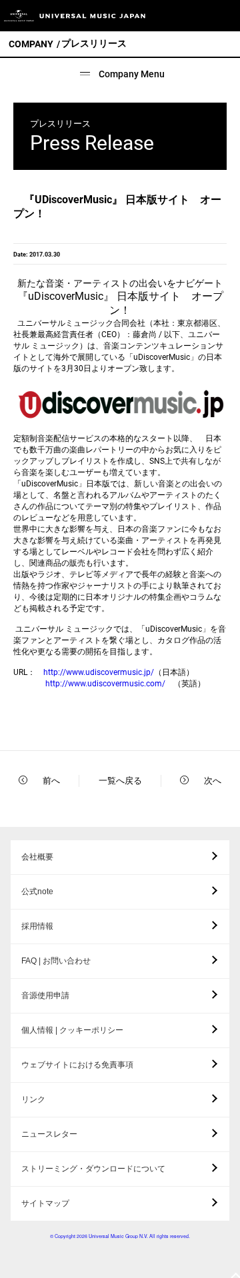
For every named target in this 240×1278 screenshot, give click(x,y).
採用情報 (37, 926)
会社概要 (37, 857)
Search (195, 15)
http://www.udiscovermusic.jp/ (98, 672)
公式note (37, 891)
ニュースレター (49, 1134)
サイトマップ (45, 1203)
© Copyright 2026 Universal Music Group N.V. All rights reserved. (120, 1236)
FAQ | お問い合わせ (56, 960)
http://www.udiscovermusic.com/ (105, 683)
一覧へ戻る (120, 781)
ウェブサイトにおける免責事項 (77, 1064)
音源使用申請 (45, 995)
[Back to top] (235, 1276)
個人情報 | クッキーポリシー (72, 1030)
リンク (33, 1099)
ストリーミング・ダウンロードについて (93, 1168)
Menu (225, 15)
